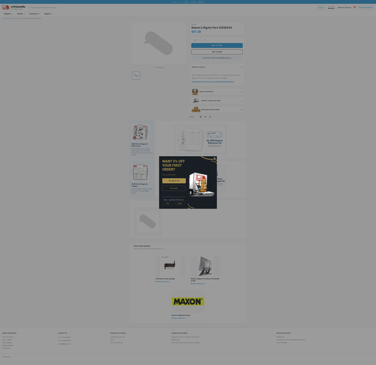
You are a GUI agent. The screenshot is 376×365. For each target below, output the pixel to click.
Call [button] (167, 203)
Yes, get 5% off (174, 181)
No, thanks (174, 188)
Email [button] (180, 203)
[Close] (214, 158)
